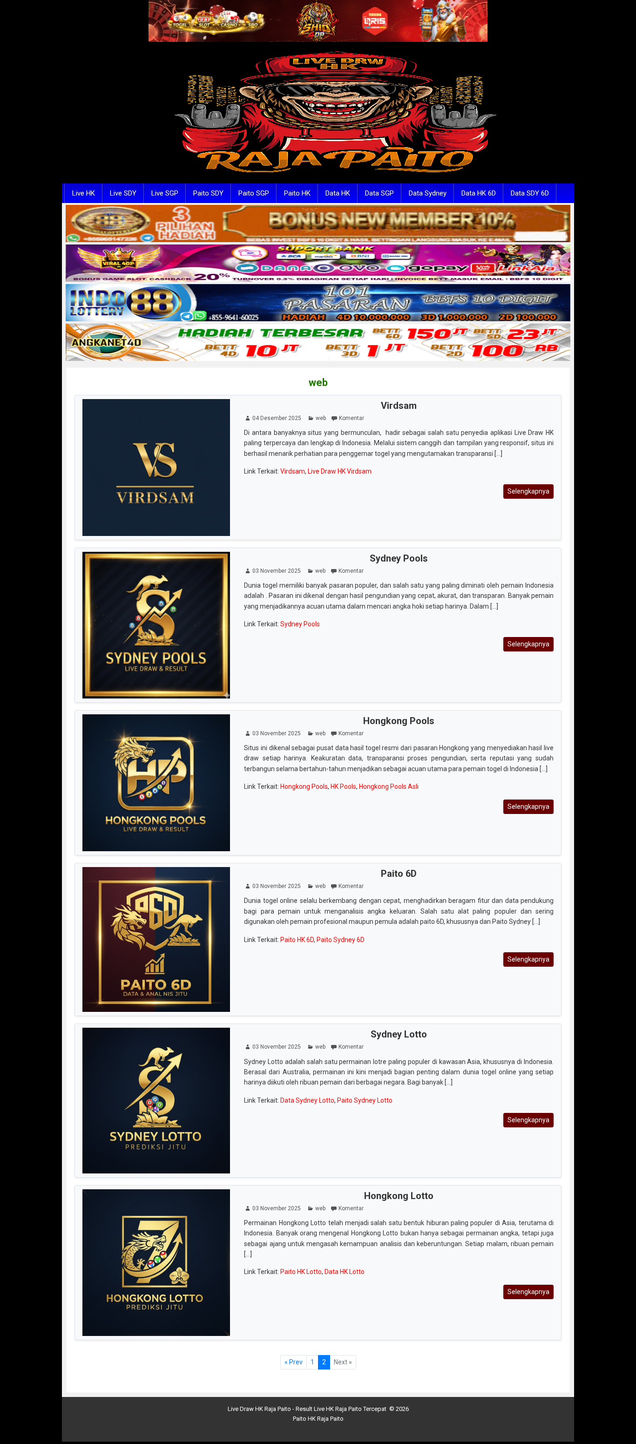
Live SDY (123, 193)
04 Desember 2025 (276, 418)
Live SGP (164, 193)
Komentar (351, 418)
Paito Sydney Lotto (364, 1100)
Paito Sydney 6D (341, 939)
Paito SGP (253, 193)
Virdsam (399, 405)
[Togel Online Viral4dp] (318, 263)
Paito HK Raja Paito (318, 1418)
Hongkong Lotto (398, 1195)
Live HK (83, 193)
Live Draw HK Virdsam (340, 471)
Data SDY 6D (530, 193)
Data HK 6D (478, 193)
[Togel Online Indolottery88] (318, 303)
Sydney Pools (399, 558)
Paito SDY (208, 193)
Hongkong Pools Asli (389, 786)
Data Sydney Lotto (307, 1100)
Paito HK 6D (297, 939)
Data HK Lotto (345, 1271)
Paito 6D (399, 873)
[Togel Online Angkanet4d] (318, 342)
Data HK (337, 193)
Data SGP (379, 193)
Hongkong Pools (398, 720)
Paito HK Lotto (301, 1271)
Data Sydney (428, 193)
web (318, 382)
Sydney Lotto (399, 1034)
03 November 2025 (276, 571)
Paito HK (297, 193)
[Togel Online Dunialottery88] (318, 224)
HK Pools (343, 786)
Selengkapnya (528, 491)
